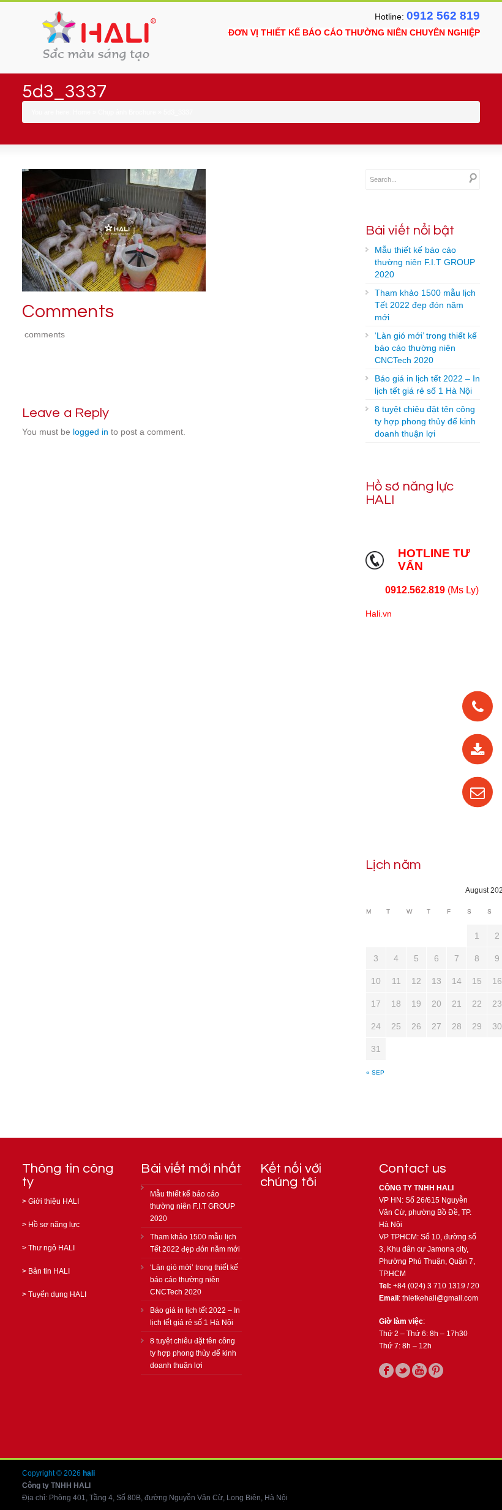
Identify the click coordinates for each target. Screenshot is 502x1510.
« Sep (375, 1072)
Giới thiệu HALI (53, 1201)
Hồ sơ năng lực (54, 1224)
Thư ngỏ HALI (51, 1248)
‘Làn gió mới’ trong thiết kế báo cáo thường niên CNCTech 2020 (426, 348)
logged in (90, 432)
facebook (386, 1370)
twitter (402, 1370)
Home (82, 112)
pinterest (436, 1370)
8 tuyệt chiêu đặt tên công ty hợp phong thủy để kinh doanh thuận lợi (425, 421)
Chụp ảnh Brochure (127, 112)
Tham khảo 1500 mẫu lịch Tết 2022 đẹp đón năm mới (425, 305)
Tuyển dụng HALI (57, 1294)
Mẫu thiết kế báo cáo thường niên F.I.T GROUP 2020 (425, 262)
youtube (419, 1370)
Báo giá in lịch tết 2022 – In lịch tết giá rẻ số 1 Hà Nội (427, 385)
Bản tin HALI (49, 1271)
